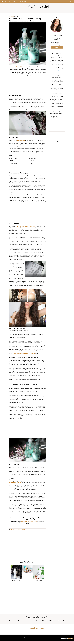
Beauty (10, 16)
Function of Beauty (20, 66)
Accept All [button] (70, 638)
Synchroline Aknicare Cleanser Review (38, 581)
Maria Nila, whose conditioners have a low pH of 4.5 (24, 353)
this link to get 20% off (29, 522)
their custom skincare (33, 507)
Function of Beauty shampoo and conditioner (26, 226)
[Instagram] (55, 56)
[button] (35, 269)
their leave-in (28, 509)
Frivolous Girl (37, 6)
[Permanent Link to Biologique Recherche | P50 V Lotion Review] (16, 579)
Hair (13, 16)
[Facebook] (54, 56)
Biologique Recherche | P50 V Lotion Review (16, 581)
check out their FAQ (13, 107)
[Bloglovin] (57, 56)
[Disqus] (27, 597)
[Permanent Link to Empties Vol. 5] (27, 572)
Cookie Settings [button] (64, 638)
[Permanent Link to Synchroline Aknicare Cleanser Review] (38, 579)
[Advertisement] (27, 84)
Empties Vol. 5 (27, 574)
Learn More (57, 47)
